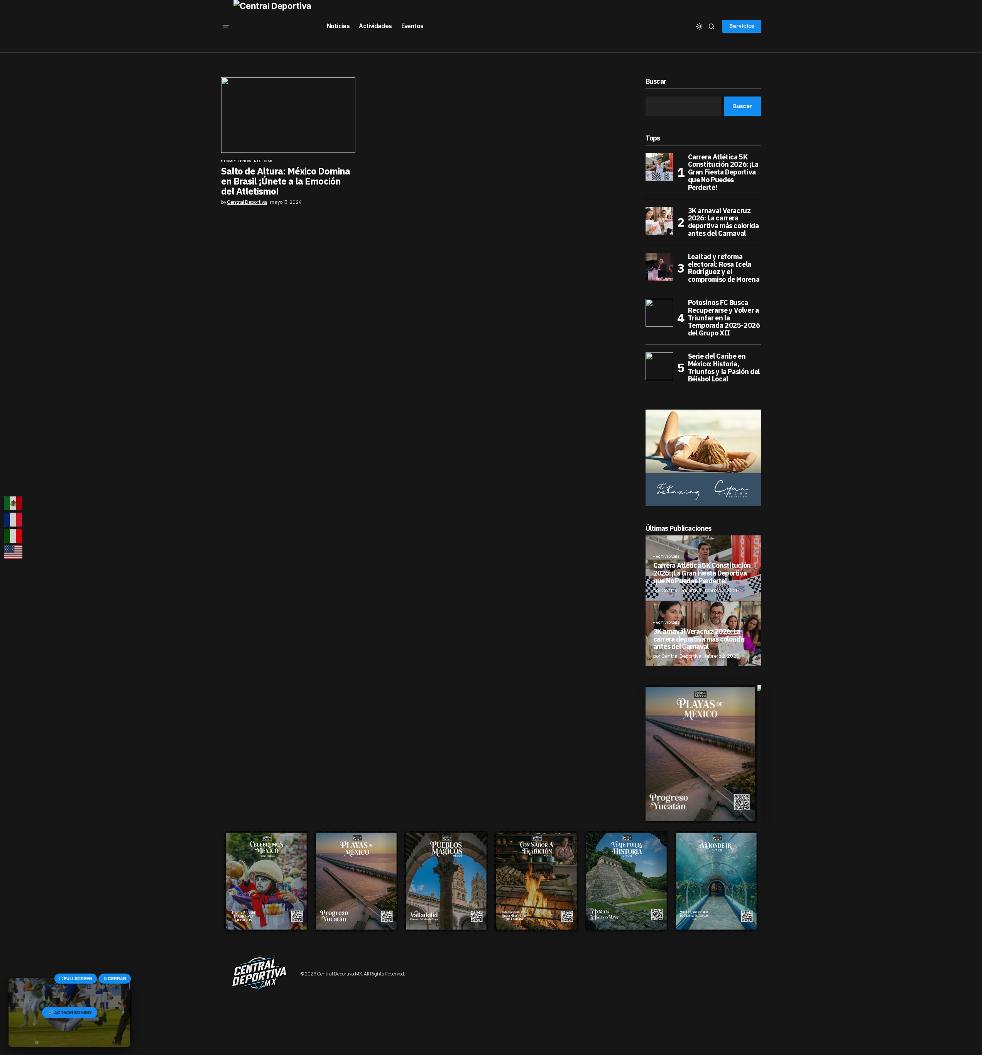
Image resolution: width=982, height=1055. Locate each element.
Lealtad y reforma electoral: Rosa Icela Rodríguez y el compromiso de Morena (724, 268)
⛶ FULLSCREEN (75, 978)
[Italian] (13, 536)
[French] (13, 520)
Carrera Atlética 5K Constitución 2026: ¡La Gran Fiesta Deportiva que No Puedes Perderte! (723, 172)
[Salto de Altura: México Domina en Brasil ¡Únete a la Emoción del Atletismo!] (288, 115)
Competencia (237, 161)
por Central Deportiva (677, 590)
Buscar (656, 82)
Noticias (263, 161)
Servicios (741, 25)
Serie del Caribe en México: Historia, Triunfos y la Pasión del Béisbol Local (724, 367)
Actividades (668, 557)
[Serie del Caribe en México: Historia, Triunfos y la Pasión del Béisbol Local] (659, 366)
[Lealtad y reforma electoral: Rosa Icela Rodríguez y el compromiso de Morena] (659, 267)
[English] (13, 552)
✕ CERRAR (114, 978)
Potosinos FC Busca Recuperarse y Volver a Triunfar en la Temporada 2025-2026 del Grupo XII (724, 318)
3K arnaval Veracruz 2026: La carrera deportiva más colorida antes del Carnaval (723, 222)
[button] (225, 26)
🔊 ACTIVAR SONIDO (69, 1012)
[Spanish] (13, 503)
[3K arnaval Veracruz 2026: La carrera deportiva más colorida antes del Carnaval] (659, 221)
